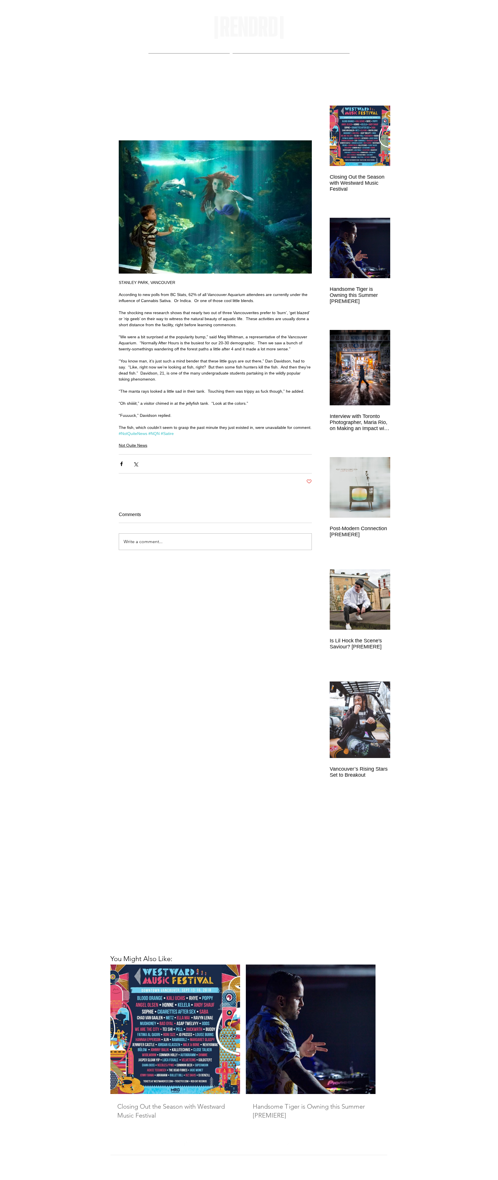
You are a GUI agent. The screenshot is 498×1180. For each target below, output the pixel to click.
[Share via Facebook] (121, 464)
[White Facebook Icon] (184, 1142)
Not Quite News (133, 445)
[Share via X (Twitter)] (135, 464)
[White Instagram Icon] (289, 1142)
